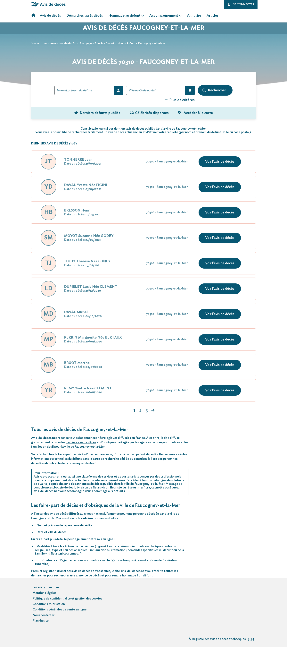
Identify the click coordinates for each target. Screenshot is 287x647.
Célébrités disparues (152, 113)
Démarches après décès (84, 15)
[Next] (152, 410)
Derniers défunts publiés (100, 113)
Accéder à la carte (198, 113)
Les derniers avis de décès (59, 43)
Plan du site (41, 620)
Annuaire (194, 15)
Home (35, 43)
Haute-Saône (126, 43)
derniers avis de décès (81, 442)
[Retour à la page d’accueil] (48, 6)
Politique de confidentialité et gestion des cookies (67, 598)
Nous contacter (43, 615)
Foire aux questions (46, 587)
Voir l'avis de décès (219, 161)
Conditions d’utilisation (49, 604)
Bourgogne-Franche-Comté (97, 43)
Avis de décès (50, 15)
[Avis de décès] (34, 15)
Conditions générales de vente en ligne (59, 609)
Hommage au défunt (124, 15)
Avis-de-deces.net (44, 437)
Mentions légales (44, 592)
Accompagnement (163, 15)
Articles (212, 15)
